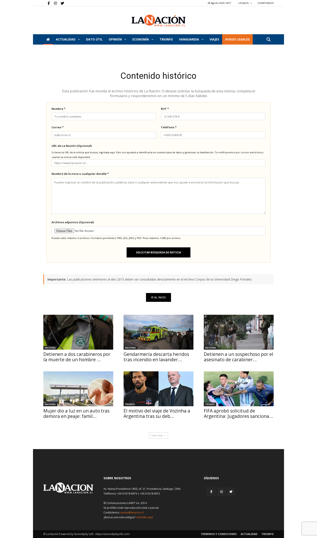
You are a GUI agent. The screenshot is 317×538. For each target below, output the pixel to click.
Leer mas (157, 435)
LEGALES (244, 3)
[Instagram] (53, 3)
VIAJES (214, 39)
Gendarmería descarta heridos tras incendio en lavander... (156, 357)
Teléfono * (169, 127)
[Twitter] (61, 3)
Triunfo (166, 39)
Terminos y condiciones (219, 534)
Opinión (116, 39)
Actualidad (66, 39)
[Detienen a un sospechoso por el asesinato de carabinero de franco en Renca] (239, 332)
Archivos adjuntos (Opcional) (73, 222)
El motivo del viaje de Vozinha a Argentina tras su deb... (157, 413)
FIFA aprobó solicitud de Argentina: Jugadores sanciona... (238, 413)
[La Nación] (158, 20)
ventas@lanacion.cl (132, 512)
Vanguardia (189, 39)
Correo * (58, 127)
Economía (141, 39)
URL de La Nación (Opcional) (72, 146)
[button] (268, 40)
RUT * (165, 109)
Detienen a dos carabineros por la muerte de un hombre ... (76, 357)
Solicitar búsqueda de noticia (158, 252)
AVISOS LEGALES (237, 39)
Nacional (50, 347)
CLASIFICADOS (265, 3)
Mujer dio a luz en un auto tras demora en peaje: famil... (76, 413)
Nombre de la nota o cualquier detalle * (80, 174)
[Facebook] (46, 3)
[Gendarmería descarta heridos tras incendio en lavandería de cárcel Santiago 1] (158, 332)
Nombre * (58, 109)
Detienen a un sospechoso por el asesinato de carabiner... (238, 357)
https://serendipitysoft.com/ (113, 534)
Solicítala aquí (144, 517)
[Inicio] (48, 39)
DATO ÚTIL (94, 39)
